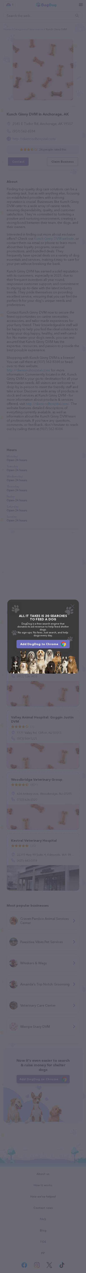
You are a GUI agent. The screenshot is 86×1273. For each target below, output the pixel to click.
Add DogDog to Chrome (39, 644)
